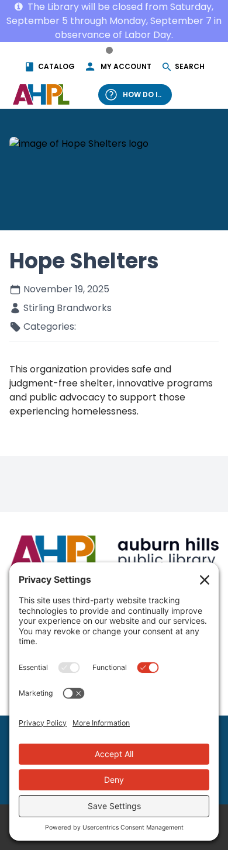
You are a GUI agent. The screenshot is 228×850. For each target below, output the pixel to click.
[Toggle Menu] (203, 94)
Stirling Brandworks (67, 308)
